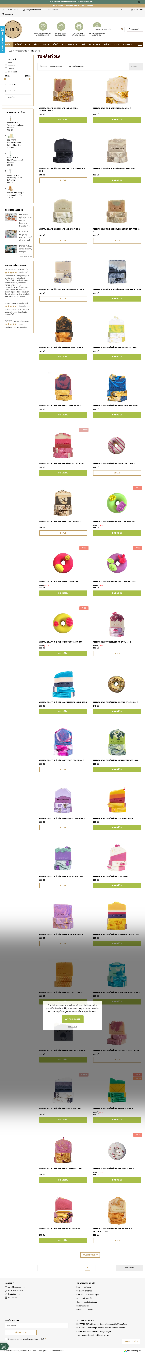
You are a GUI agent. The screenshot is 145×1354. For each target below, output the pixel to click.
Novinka (11, 65)
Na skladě (12, 59)
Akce (10, 62)
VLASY (46, 44)
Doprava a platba (83, 1287)
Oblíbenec (12, 71)
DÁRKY (107, 44)
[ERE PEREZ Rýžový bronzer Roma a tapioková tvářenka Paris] (11, 217)
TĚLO (36, 44)
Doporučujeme (56, 66)
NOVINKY (127, 44)
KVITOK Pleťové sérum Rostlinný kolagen (25, 249)
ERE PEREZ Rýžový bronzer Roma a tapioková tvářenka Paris (25, 220)
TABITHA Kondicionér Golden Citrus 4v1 (93, 1335)
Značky (8, 44)
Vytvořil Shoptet (134, 1350)
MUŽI (83, 44)
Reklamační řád (82, 1305)
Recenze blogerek (85, 1320)
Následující (129, 1267)
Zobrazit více (131, 1341)
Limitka (11, 68)
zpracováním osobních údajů (32, 1339)
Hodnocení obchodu (84, 1309)
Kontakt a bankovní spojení (87, 1294)
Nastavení (72, 1026)
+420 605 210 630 (12, 9)
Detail (63, 180)
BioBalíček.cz (53, 9)
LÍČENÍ (18, 44)
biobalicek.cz (10, 14)
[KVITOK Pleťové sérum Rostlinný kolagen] (11, 248)
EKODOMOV (95, 44)
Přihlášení (138, 9)
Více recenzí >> (26, 256)
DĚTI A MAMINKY (69, 44)
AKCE (116, 44)
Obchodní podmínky (84, 1298)
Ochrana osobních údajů (86, 1302)
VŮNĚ (55, 44)
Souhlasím (74, 1019)
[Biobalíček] (37, 29)
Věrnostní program (84, 1290)
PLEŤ (27, 44)
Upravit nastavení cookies (53, 1350)
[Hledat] (122, 29)
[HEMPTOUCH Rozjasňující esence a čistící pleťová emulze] (11, 234)
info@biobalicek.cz (33, 9)
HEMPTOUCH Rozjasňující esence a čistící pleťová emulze (25, 236)
